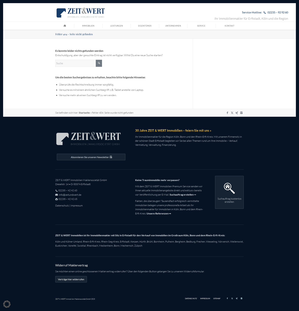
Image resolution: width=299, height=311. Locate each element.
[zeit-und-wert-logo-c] (80, 12)
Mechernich (127, 245)
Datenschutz (62, 205)
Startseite (84, 112)
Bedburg (190, 241)
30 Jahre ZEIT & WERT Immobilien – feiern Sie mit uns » (173, 130)
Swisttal (81, 245)
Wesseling (211, 241)
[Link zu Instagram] (241, 112)
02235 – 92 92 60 (67, 190)
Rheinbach (92, 245)
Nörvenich (223, 241)
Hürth (142, 241)
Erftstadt (125, 241)
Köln (57, 241)
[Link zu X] (232, 112)
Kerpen (134, 241)
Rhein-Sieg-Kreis (110, 241)
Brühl (150, 241)
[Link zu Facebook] (227, 112)
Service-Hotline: (265, 12)
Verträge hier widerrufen (71, 279)
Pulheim (169, 241)
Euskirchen (61, 245)
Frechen (200, 241)
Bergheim (180, 241)
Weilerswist (236, 241)
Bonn (117, 245)
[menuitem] (264, 12)
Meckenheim (106, 245)
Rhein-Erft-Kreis (91, 241)
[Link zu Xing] (236, 112)
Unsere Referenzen (157, 213)
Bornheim (159, 241)
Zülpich (138, 245)
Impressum (77, 205)
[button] (7, 304)
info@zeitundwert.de (69, 194)
